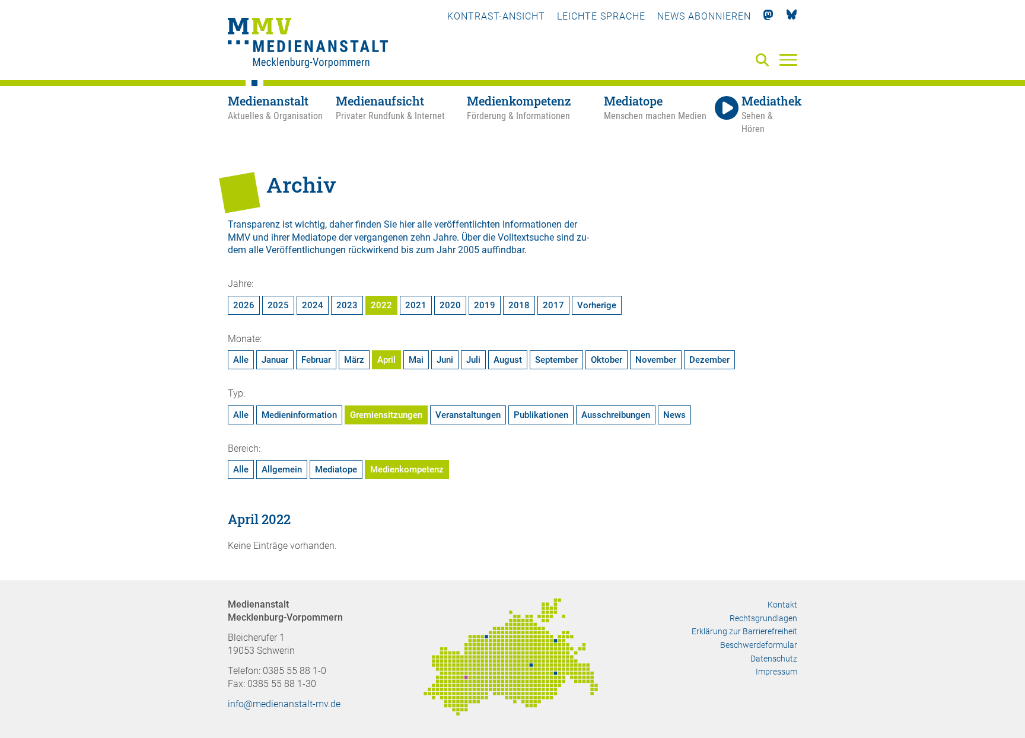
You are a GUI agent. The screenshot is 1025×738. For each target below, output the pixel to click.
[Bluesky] (791, 16)
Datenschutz (773, 658)
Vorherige (596, 305)
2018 (519, 305)
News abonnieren (704, 16)
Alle (241, 359)
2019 (484, 305)
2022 (381, 305)
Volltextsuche (526, 237)
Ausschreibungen (615, 415)
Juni (445, 359)
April (386, 359)
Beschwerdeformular (758, 645)
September (556, 359)
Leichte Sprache (601, 16)
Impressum (776, 671)
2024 (312, 305)
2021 (415, 305)
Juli (473, 359)
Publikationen (541, 415)
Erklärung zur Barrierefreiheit (744, 631)
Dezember (709, 359)
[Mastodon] (768, 16)
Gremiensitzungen (386, 415)
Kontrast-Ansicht (496, 16)
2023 (347, 305)
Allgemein (282, 469)
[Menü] (788, 59)
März (354, 359)
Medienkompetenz (407, 469)
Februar (316, 359)
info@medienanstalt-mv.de (284, 704)
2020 (450, 305)
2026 (243, 305)
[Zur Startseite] (308, 44)
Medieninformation (299, 415)
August (508, 359)
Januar (275, 359)
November (655, 359)
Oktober (606, 359)
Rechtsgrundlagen (763, 618)
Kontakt (782, 604)
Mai (416, 359)
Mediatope (336, 469)
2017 (553, 305)
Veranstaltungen (468, 415)
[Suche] (764, 60)
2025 (278, 305)
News (674, 415)
